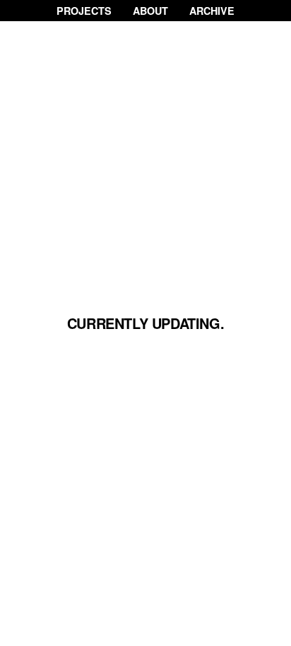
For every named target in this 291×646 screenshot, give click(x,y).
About (150, 11)
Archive (211, 11)
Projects (84, 11)
